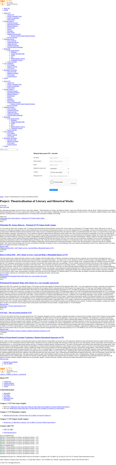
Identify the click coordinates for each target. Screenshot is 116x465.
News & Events (11, 71)
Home (2, 196)
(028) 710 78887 (8, 429)
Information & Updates (10, 70)
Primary (9, 29)
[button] (53, 190)
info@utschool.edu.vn (10, 432)
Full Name (36, 157)
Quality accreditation (13, 18)
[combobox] (59, 169)
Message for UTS (38, 175)
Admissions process (13, 42)
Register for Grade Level (40, 168)
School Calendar (12, 62)
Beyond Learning (12, 37)
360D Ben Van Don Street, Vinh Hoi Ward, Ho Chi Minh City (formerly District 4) (27, 415)
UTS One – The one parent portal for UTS (16, 313)
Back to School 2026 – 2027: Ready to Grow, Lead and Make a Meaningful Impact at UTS (34, 255)
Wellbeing (14, 52)
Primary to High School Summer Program (23, 36)
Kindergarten (11, 27)
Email (35, 164)
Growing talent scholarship (15, 47)
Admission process (9, 39)
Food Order (7, 396)
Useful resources (12, 76)
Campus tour (7, 381)
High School (10, 32)
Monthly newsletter (12, 73)
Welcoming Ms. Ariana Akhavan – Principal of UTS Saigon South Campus (28, 225)
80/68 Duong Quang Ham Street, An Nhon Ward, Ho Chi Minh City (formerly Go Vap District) (37, 408)
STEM (13, 55)
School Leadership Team (14, 16)
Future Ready (11, 19)
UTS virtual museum (13, 50)
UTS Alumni (11, 65)
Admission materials (13, 45)
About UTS (7, 13)
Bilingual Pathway (12, 26)
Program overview (12, 23)
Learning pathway (9, 21)
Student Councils (12, 66)
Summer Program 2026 (14, 34)
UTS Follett (7, 400)
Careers (6, 386)
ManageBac (7, 393)
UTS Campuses (11, 40)
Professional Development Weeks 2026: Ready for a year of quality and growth (29, 283)
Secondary (10, 31)
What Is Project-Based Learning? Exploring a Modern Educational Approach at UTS (32, 337)
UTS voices (10, 68)
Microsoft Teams (8, 398)
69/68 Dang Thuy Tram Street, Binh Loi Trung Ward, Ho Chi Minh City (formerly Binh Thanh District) (40, 407)
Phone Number (38, 161)
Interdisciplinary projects (18, 58)
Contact (6, 78)
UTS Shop (7, 395)
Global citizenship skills (17, 53)
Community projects (16, 60)
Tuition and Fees (12, 44)
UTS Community (9, 63)
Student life (7, 49)
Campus (36, 172)
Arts (12, 57)
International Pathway (13, 24)
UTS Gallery (11, 75)
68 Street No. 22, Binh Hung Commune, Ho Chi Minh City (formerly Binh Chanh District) (29, 422)
